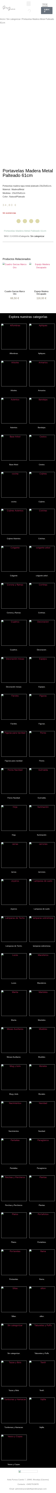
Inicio (2, 19)
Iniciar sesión (45, 5)
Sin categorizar (13, 19)
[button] (29, 3)
